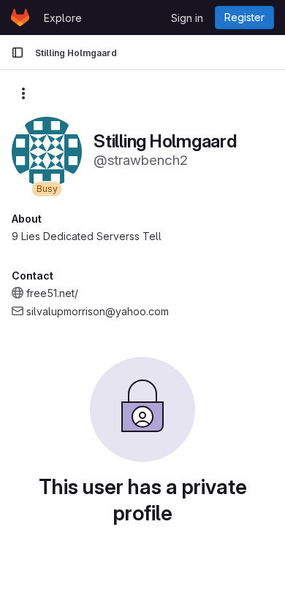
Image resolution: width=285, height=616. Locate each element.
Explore (63, 18)
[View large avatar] (47, 151)
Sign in (187, 18)
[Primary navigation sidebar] (17, 52)
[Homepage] (20, 17)
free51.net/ (52, 293)
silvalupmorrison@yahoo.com (97, 311)
